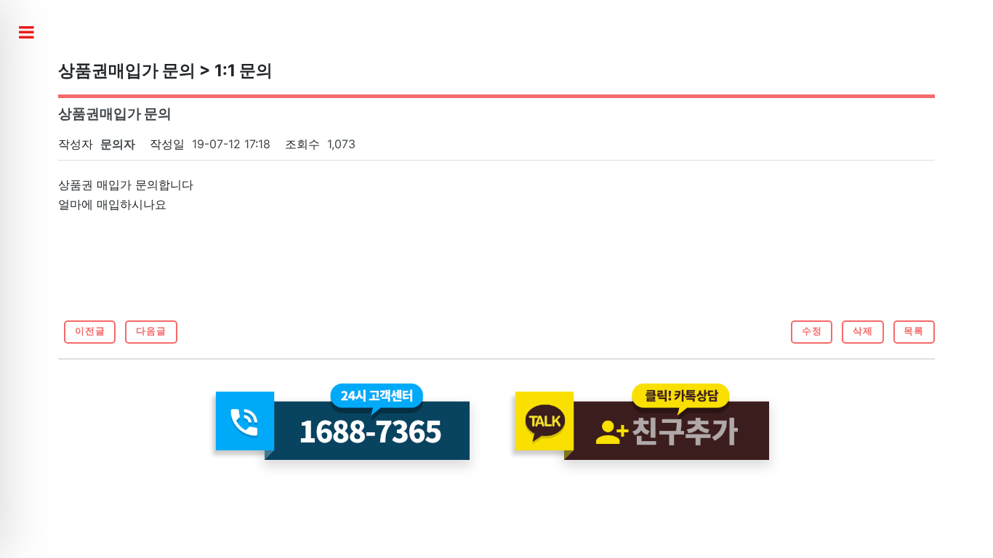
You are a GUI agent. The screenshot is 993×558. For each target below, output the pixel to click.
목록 (914, 331)
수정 (812, 331)
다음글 (151, 331)
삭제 (863, 331)
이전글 (90, 331)
